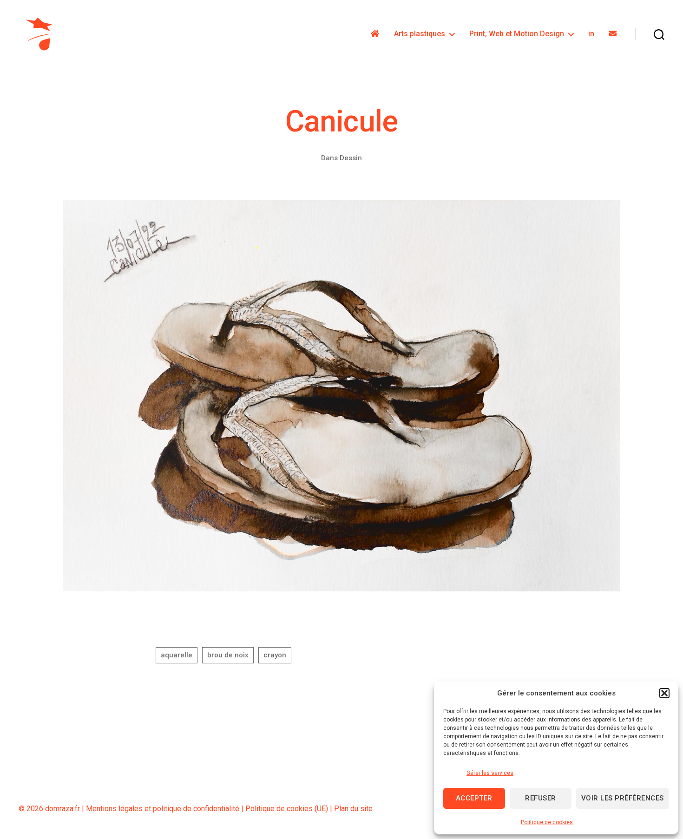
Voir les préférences (622, 798)
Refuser (540, 798)
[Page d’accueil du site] (375, 33)
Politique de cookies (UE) (286, 808)
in (591, 33)
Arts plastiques (419, 33)
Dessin (351, 158)
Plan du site (353, 808)
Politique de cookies (547, 822)
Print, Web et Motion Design (516, 33)
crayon (274, 655)
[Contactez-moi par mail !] (613, 33)
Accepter (474, 798)
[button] (664, 693)
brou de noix (228, 655)
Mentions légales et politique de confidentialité (162, 808)
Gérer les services (489, 773)
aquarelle (176, 655)
